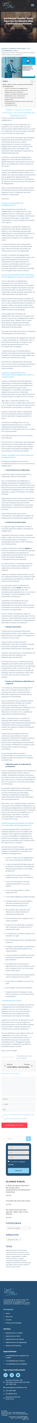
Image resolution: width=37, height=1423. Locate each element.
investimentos (9, 1260)
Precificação (24, 1262)
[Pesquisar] (28, 1138)
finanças (24, 1256)
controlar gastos (20, 1252)
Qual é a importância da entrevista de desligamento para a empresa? (16, 91)
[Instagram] (5, 1375)
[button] (32, 5)
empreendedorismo (16, 1256)
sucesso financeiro (11, 1267)
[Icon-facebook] (12, 1375)
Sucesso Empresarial (23, 1264)
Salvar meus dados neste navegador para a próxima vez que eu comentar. (19, 1117)
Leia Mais (8, 1195)
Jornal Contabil (11, 1051)
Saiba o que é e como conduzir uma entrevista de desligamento (18, 85)
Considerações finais (11, 105)
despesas (8, 1256)
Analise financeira (22, 1250)
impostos (8, 1258)
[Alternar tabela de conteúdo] (31, 81)
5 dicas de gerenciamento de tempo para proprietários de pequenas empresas (18, 1188)
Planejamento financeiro (20, 1260)
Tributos (18, 1267)
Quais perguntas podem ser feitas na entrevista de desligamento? (19, 102)
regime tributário (13, 1264)
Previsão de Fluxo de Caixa (18, 1201)
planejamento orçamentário (13, 1262)
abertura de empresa (11, 1250)
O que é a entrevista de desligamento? (16, 88)
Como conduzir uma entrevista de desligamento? (15, 98)
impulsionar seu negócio (17, 1258)
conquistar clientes (11, 1252)
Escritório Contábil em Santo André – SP (15, 48)
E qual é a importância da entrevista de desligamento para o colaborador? (16, 95)
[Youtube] (18, 1375)
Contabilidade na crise (9, 51)
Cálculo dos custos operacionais (21, 1254)
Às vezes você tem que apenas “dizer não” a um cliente (17, 1212)
